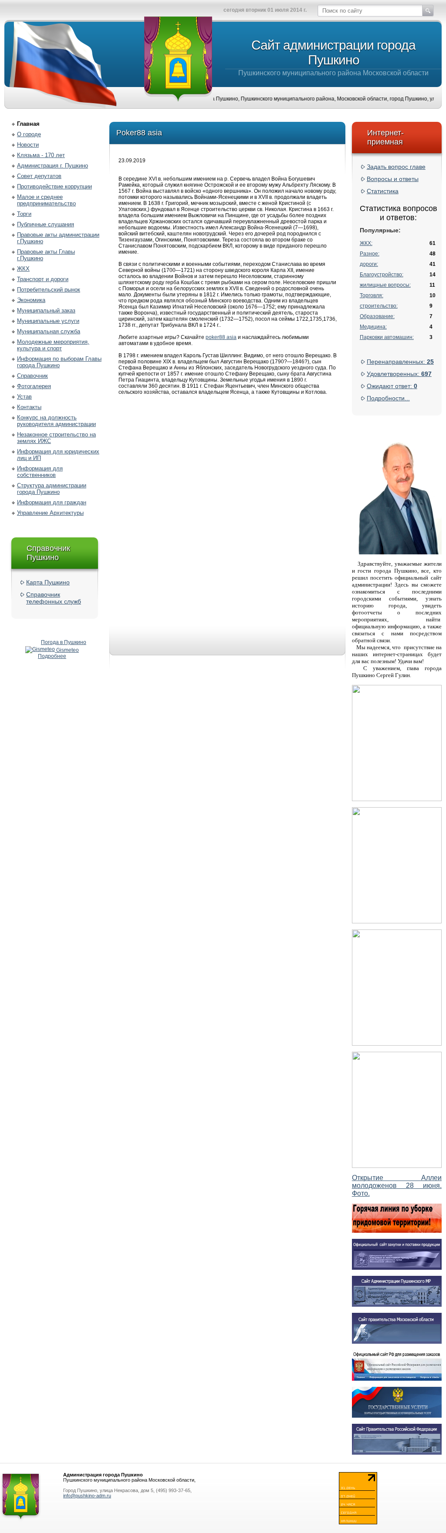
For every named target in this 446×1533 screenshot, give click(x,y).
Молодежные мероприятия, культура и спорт (53, 345)
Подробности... (388, 398)
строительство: (379, 306)
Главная (28, 124)
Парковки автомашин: (387, 337)
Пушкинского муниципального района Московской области (333, 57)
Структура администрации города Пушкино (51, 488)
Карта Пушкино (48, 582)
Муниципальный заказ (46, 310)
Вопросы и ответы (393, 178)
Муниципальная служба (48, 331)
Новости (28, 144)
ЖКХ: (366, 243)
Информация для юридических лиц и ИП (58, 454)
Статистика (383, 191)
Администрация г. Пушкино (52, 165)
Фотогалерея (34, 386)
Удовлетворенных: (399, 373)
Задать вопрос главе (396, 166)
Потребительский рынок (48, 289)
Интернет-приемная (385, 137)
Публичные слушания (45, 224)
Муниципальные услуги (48, 321)
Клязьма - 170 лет (41, 155)
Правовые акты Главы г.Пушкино (46, 255)
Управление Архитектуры (50, 513)
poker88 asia (221, 337)
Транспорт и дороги (42, 279)
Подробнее (52, 656)
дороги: (369, 264)
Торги (24, 214)
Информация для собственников (40, 471)
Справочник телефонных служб (53, 598)
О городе (29, 134)
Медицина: (373, 327)
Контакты (29, 407)
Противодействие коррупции (54, 186)
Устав (24, 396)
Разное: (369, 254)
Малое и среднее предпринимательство (46, 200)
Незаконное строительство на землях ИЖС (56, 437)
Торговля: (371, 295)
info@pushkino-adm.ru (87, 1495)
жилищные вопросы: (385, 285)
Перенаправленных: (400, 361)
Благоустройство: (381, 275)
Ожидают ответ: (392, 385)
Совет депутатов (39, 176)
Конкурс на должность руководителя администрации (56, 420)
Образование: (377, 316)
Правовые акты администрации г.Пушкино (58, 238)
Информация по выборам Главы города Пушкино (59, 362)
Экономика (31, 300)
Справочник (32, 375)
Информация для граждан (51, 502)
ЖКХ (23, 268)
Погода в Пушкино (63, 642)
